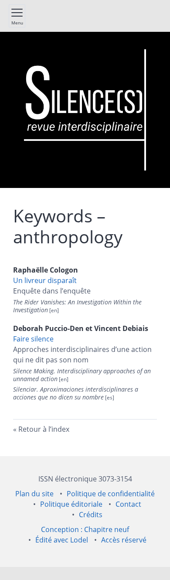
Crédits (90, 514)
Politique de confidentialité (111, 493)
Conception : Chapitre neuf (85, 529)
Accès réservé (123, 540)
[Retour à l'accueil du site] (85, 110)
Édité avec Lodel (61, 540)
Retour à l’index (43, 429)
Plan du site (34, 493)
